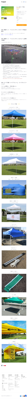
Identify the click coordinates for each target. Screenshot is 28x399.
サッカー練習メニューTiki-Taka (17, 377)
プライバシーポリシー (4, 379)
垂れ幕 (14, 341)
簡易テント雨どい (14, 271)
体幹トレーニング (17, 378)
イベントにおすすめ (12, 202)
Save (5, 365)
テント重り (14, 294)
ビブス (9, 378)
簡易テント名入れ (14, 318)
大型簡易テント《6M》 (14, 154)
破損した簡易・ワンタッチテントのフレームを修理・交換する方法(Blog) (12, 78)
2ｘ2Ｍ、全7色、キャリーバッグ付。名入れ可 (14, 132)
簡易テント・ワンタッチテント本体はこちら (7, 34)
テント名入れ (4, 390)
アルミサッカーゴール (11, 387)
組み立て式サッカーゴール (11, 385)
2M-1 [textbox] (17, 20)
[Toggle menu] (26, 1)
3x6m (2, 386)
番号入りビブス (17, 384)
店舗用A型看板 (23, 376)
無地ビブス (16, 385)
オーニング (14, 224)
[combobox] (21, 20)
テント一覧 (14, 104)
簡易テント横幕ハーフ (14, 201)
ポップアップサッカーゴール (11, 389)
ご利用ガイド (4, 377)
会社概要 (3, 376)
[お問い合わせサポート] (24, 2)
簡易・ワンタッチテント (11, 377)
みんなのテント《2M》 (14, 130)
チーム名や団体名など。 (14, 319)
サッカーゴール (10, 379)
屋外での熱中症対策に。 (14, 249)
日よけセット (14, 247)
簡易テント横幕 (14, 177)
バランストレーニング (17, 380)
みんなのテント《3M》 (14, 107)
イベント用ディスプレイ (23, 378)
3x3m (2, 385)
